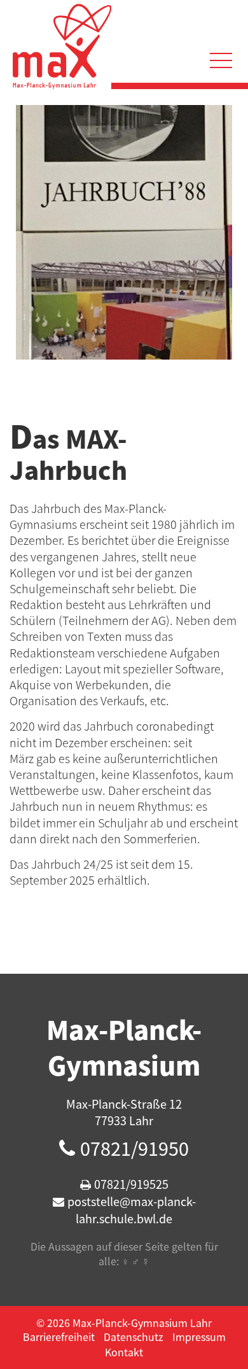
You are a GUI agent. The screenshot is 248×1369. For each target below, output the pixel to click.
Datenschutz (133, 1336)
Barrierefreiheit (59, 1336)
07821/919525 (131, 1184)
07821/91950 (134, 1148)
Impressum (199, 1336)
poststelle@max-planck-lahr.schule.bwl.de (131, 1210)
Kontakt (124, 1351)
